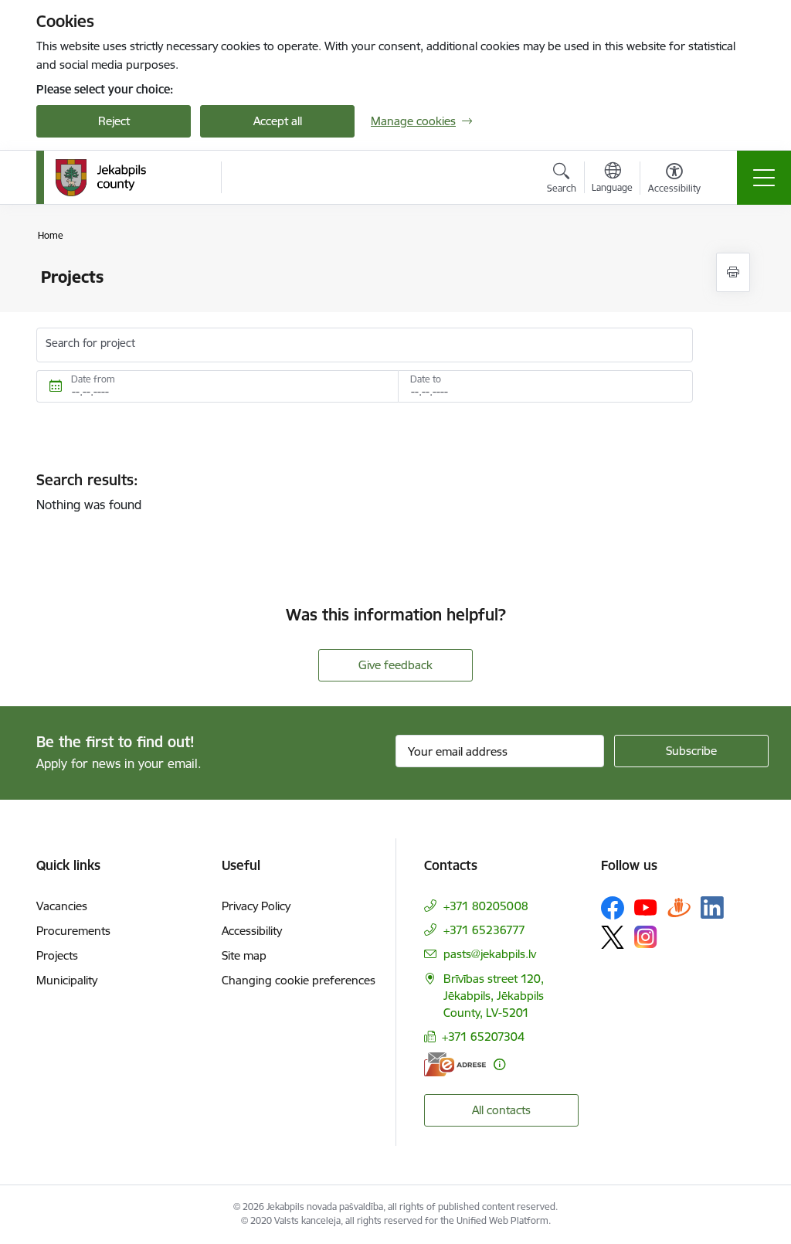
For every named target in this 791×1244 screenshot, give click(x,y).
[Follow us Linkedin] (712, 907)
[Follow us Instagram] (645, 937)
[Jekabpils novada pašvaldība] (101, 177)
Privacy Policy (256, 906)
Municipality (66, 980)
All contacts (501, 1110)
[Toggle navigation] (764, 178)
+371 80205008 (485, 906)
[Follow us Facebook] (612, 907)
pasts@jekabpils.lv (489, 954)
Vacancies (61, 906)
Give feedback (395, 665)
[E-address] (455, 1064)
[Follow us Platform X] (612, 937)
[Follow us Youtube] (645, 907)
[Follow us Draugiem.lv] (679, 907)
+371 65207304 (483, 1036)
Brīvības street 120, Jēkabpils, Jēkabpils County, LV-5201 (493, 995)
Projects (57, 955)
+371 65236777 (484, 930)
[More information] (499, 1064)
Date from (93, 379)
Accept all (277, 121)
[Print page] (733, 272)
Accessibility (252, 930)
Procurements (73, 930)
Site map (244, 955)
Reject (114, 121)
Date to (425, 379)
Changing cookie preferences (298, 980)
